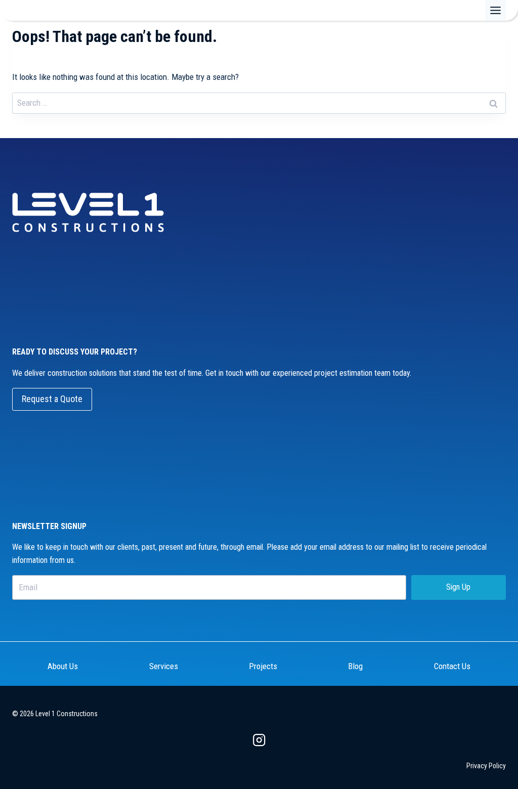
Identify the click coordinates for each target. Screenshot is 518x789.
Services (163, 666)
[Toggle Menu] (495, 10)
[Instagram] (259, 740)
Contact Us (452, 666)
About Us (63, 666)
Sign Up (458, 587)
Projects (263, 666)
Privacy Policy (486, 766)
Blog (355, 666)
